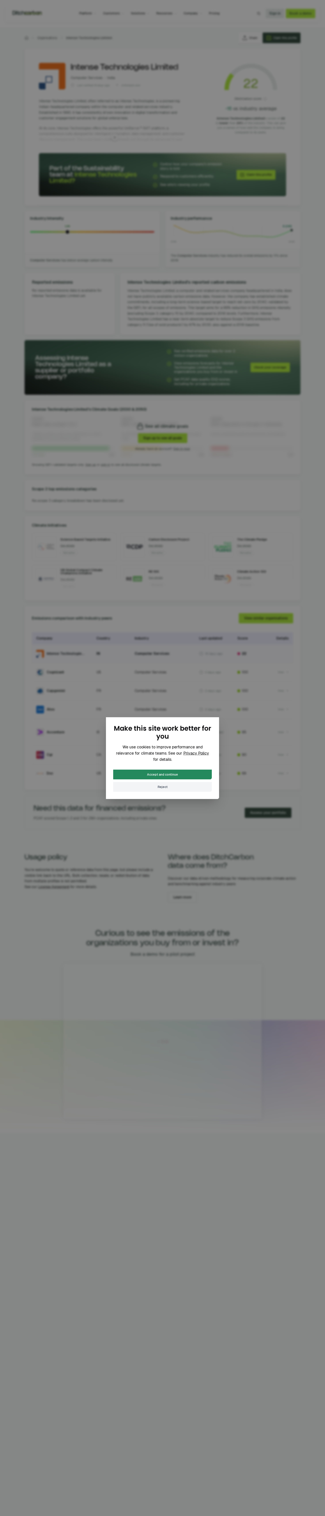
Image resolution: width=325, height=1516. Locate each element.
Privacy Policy (196, 753)
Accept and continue (162, 774)
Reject (163, 787)
